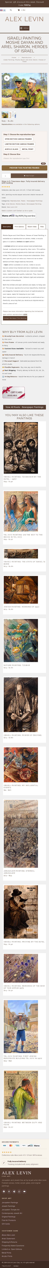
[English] (1, 10)
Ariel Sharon (10, 204)
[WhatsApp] (19, 1191)
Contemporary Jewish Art (12, 1213)
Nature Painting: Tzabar (17, 665)
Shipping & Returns (9, 1242)
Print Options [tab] (19, 226)
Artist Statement (8, 1239)
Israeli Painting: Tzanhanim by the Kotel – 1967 (22, 478)
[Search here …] (11, 10)
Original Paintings (8, 1217)
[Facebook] (4, 1191)
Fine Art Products (9, 1220)
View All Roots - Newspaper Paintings (25, 407)
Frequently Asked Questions (13, 1246)
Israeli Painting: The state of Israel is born (24, 563)
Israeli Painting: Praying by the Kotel (24, 942)
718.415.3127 (6, 1266)
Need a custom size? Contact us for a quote (17, 211)
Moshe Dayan (21, 204)
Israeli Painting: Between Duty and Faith (23, 1123)
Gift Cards (6, 1224)
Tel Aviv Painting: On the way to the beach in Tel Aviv (23, 536)
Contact (16, 1266)
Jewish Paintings (8, 1206)
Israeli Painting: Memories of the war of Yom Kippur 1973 (24, 987)
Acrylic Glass (11, 149)
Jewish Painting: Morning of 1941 (21, 607)
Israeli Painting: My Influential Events (21, 786)
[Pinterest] (14, 1191)
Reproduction (27, 57)
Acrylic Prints (7, 1256)
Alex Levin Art (12, 207)
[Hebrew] (4, 10)
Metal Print (28, 149)
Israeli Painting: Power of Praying (22, 735)
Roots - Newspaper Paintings (32, 201)
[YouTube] (24, 1191)
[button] (24, 28)
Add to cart (30, 176)
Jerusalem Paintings (10, 1203)
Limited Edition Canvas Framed (19, 144)
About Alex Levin (8, 1235)
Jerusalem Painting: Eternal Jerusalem (19, 872)
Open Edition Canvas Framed (18, 139)
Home (14, 57)
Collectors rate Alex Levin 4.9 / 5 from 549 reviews (22, 1153)
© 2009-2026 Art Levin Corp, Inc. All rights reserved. (18, 1262)
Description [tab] (7, 226)
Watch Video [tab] (32, 226)
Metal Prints (6, 1253)
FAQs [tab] (42, 226)
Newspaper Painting (34, 204)
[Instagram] (9, 1191)
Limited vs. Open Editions (12, 1249)
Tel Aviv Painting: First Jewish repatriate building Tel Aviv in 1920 (23, 1057)
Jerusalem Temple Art (10, 1210)
